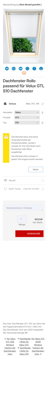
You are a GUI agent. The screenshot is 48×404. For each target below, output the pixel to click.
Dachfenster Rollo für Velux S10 (25, 351)
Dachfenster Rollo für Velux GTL (25, 341)
